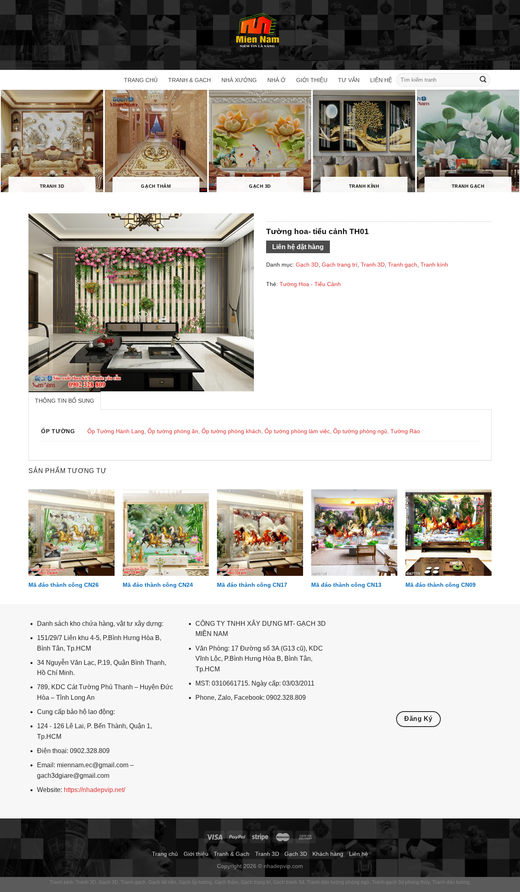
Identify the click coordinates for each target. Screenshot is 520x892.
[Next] (491, 545)
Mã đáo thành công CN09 (440, 585)
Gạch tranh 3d (288, 882)
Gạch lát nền (162, 882)
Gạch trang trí (340, 264)
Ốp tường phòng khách (231, 431)
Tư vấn (349, 80)
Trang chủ (141, 80)
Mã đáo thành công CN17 (252, 585)
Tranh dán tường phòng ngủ (338, 882)
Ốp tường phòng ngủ (360, 431)
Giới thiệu (311, 80)
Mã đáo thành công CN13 (346, 585)
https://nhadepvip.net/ (94, 789)
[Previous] (29, 545)
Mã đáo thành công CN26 (63, 585)
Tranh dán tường (451, 882)
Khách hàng (327, 854)
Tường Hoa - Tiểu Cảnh (310, 284)
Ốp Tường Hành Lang (115, 431)
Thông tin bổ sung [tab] (64, 400)
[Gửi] (483, 80)
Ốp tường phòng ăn (172, 431)
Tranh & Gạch (189, 80)
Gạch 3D (307, 264)
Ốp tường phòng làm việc (297, 431)
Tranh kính (434, 264)
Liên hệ (381, 80)
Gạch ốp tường (195, 882)
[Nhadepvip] (258, 31)
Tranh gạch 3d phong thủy (401, 882)
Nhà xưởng (239, 80)
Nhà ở (276, 80)
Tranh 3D (373, 264)
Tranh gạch (402, 264)
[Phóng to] (39, 382)
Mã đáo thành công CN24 (158, 585)
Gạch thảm (226, 882)
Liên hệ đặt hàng (298, 246)
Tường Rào (405, 431)
